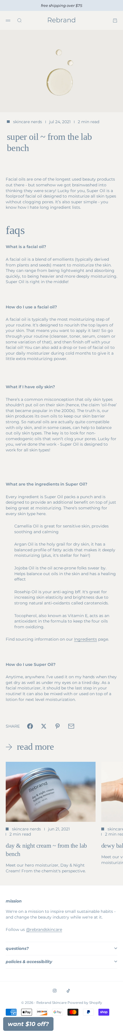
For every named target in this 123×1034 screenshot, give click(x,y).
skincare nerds (27, 121)
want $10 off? (28, 1024)
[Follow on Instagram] (54, 990)
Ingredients (85, 639)
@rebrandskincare (44, 929)
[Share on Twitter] (43, 726)
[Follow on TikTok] (68, 990)
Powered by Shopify (85, 1002)
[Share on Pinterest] (57, 726)
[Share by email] (71, 726)
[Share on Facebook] (30, 726)
